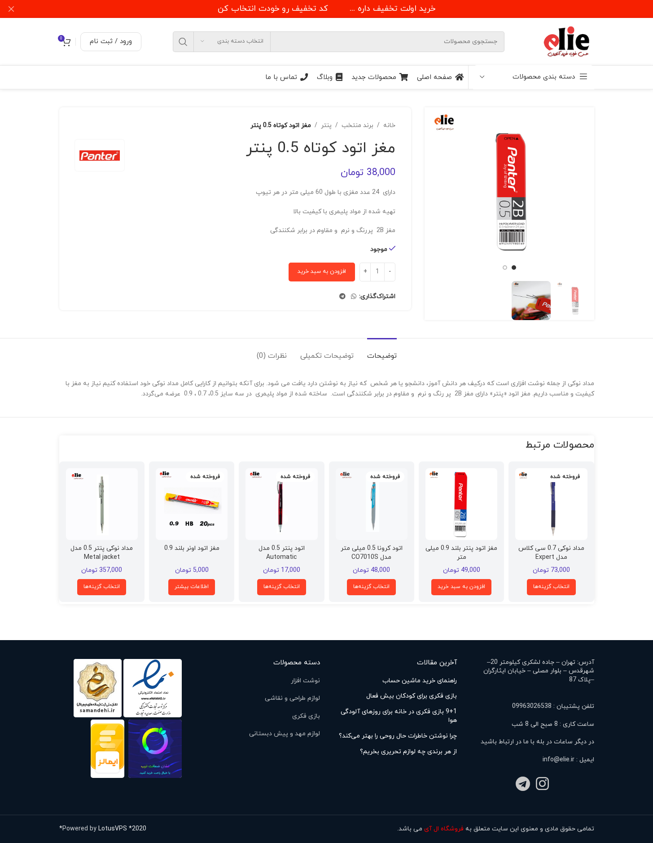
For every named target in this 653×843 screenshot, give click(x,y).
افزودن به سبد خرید (322, 272)
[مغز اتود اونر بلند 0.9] (192, 504)
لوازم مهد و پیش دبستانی (284, 733)
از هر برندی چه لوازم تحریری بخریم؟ (408, 751)
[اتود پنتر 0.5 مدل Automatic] (281, 504)
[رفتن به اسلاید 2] (505, 267)
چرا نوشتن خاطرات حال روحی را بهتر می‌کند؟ (398, 736)
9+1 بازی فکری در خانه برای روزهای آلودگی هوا (399, 716)
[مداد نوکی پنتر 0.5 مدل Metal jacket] (102, 504)
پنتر (326, 125)
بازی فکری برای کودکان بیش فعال (411, 696)
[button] (461, 587)
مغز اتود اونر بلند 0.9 (191, 548)
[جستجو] (183, 41)
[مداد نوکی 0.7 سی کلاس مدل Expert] (551, 504)
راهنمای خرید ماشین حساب (419, 680)
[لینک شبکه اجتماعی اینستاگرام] (542, 784)
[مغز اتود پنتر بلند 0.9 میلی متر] (461, 504)
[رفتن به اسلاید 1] (514, 267)
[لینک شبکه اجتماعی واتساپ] (353, 296)
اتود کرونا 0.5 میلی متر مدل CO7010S (372, 553)
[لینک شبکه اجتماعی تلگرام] (342, 296)
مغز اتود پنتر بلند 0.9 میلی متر (461, 553)
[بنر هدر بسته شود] (11, 9)
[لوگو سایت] (567, 41)
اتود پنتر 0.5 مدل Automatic (282, 553)
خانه (389, 125)
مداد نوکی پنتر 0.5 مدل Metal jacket (101, 553)
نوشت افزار (305, 680)
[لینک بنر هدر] (326, 9)
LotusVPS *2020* (102, 829)
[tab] (382, 351)
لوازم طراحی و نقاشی (292, 698)
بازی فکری (306, 716)
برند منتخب (357, 125)
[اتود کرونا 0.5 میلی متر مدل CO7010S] (372, 504)
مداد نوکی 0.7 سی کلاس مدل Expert (551, 553)
